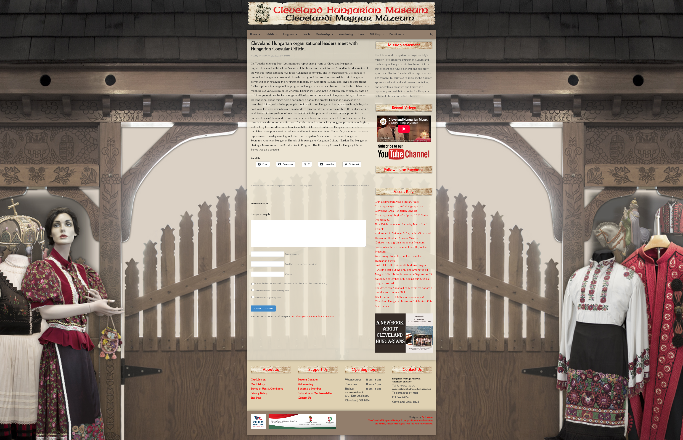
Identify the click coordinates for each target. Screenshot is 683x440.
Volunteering (346, 34)
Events (306, 34)
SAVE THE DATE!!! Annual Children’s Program (401, 265)
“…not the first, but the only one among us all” (402, 269)
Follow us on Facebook (404, 169)
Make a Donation (308, 379)
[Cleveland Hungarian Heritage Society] (341, 23)
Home (253, 34)
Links (361, 34)
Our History (258, 384)
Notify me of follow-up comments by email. (272, 291)
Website (288, 274)
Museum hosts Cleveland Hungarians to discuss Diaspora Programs (281, 185)
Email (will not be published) (301, 264)
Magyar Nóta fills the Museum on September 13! (403, 274)
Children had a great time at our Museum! (400, 242)
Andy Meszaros (260, 56)
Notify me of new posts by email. (268, 298)
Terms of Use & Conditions (267, 388)
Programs (288, 34)
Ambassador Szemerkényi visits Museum (350, 185)
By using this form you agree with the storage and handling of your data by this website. (290, 283)
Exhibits (270, 34)
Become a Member (309, 388)
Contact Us (304, 397)
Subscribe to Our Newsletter (315, 393)
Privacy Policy (259, 393)
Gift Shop (375, 34)
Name (291, 254)
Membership (323, 34)
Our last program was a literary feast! (397, 201)
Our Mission (258, 379)
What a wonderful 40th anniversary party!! (399, 297)
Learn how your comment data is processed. (313, 316)
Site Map (256, 397)
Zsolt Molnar (427, 417)
